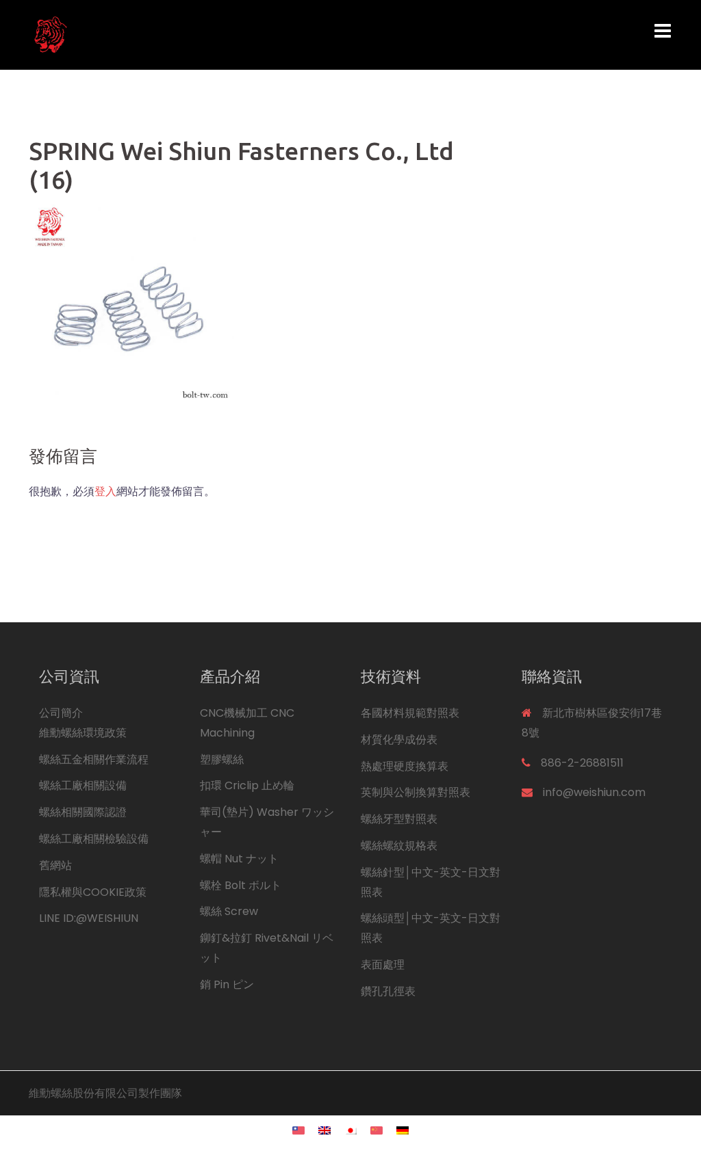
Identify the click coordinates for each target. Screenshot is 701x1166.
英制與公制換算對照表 (415, 792)
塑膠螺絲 (222, 759)
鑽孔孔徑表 (388, 991)
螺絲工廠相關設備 (83, 785)
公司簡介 (61, 713)
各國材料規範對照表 (410, 713)
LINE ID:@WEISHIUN (88, 918)
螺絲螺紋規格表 (399, 845)
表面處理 (383, 964)
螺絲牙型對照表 (399, 819)
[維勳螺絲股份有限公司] (129, 34)
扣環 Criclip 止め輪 (247, 785)
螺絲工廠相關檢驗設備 (94, 839)
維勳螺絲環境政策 (83, 733)
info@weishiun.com (594, 792)
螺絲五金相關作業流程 (94, 759)
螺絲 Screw (229, 911)
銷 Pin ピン (227, 984)
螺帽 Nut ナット (239, 858)
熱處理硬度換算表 (404, 766)
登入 (105, 491)
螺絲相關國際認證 (83, 812)
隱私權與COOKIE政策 (92, 892)
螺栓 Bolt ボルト (240, 885)
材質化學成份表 (399, 739)
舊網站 (55, 865)
